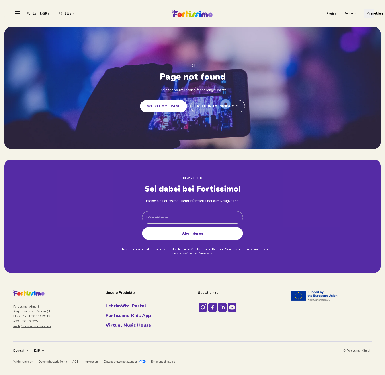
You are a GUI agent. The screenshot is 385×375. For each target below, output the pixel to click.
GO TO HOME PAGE (163, 106)
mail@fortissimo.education (32, 326)
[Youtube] (232, 307)
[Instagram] (203, 307)
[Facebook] (212, 307)
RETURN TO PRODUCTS (217, 106)
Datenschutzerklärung (144, 249)
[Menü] (17, 13)
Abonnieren (192, 233)
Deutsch (19, 350)
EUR (37, 350)
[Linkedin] (222, 307)
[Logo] (192, 13)
